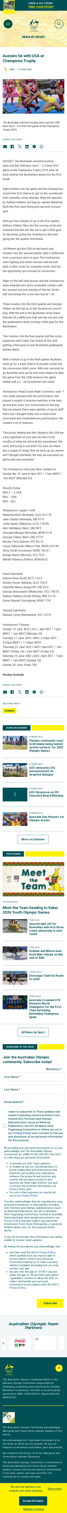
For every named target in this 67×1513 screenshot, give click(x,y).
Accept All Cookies (33, 1501)
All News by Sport (33, 1032)
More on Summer (33, 839)
